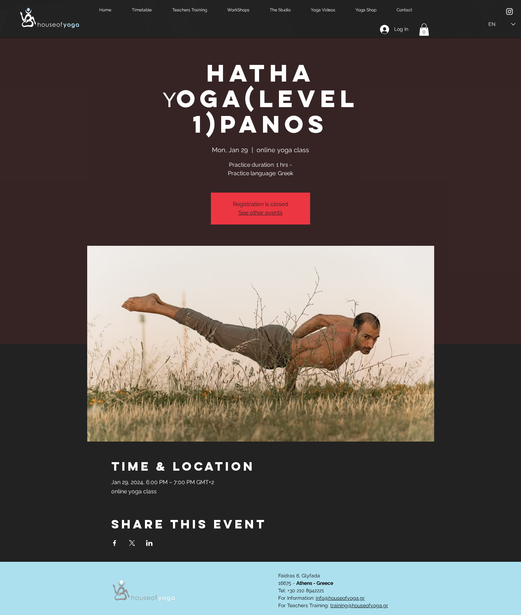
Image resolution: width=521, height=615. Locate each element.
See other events (260, 212)
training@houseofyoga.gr (359, 605)
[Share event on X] (132, 543)
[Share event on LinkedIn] (149, 543)
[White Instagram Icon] (509, 11)
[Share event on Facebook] (114, 543)
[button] (147, 10)
